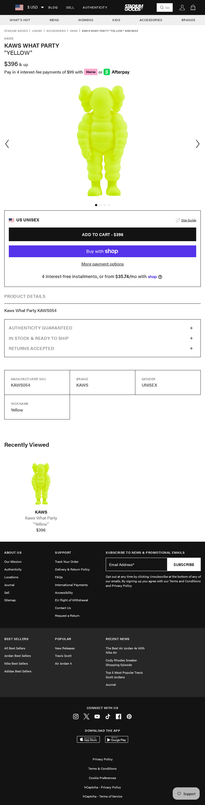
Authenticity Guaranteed (41, 328)
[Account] (182, 7)
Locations (11, 577)
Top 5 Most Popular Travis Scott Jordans (124, 674)
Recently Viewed (26, 444)
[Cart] (193, 7)
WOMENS (85, 19)
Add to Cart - (102, 234)
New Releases (65, 648)
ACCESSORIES (151, 19)
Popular (63, 639)
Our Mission (13, 561)
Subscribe (184, 564)
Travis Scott (63, 655)
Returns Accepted (31, 348)
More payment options (102, 263)
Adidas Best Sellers (17, 671)
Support (63, 552)
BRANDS (188, 19)
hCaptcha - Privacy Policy (102, 787)
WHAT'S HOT (20, 19)
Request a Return (67, 615)
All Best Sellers (14, 648)
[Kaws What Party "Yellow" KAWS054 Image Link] (41, 484)
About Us (13, 552)
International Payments (71, 584)
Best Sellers (16, 639)
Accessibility (64, 592)
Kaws (74, 31)
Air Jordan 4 (63, 663)
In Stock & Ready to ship (39, 338)
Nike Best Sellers (16, 663)
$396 (41, 530)
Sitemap (10, 600)
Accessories (56, 31)
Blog (53, 7)
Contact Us (63, 607)
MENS (54, 19)
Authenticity (95, 7)
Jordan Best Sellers (17, 655)
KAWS (41, 512)
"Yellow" (41, 524)
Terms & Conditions (102, 768)
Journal (9, 584)
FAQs (59, 577)
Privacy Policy (103, 759)
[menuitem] (53, 7)
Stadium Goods (16, 31)
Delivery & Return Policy (72, 569)
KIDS (116, 19)
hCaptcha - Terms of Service (102, 796)
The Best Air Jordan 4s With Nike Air (125, 650)
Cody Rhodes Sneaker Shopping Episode (121, 662)
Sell (70, 7)
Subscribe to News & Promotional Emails (145, 552)
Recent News (118, 639)
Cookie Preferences (102, 777)
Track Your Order (66, 561)
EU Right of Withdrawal (71, 600)
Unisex (37, 31)
